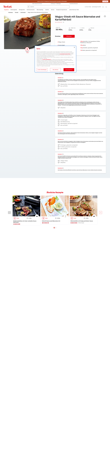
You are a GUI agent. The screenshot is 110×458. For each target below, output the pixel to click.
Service (52, 9)
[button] (88, 6)
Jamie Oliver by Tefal (74, 9)
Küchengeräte (14, 9)
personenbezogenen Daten (65, 53)
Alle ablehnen (55, 69)
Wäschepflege (40, 9)
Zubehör (47, 9)
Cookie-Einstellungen (42, 69)
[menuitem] (6, 9)
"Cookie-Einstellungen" (46, 59)
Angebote (6, 9)
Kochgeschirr (22, 9)
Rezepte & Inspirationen (61, 9)
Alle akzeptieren (68, 69)
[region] (55, 59)
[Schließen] (74, 47)
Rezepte (16, 12)
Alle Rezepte (23, 12)
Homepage (10, 12)
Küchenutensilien (31, 9)
